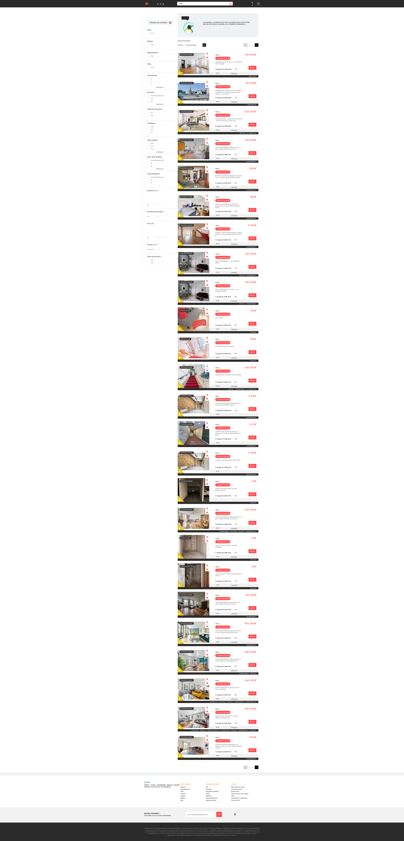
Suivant (256, 45)
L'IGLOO (146, 4)
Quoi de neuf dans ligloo (239, 793)
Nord (207, 793)
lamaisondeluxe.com (251, 531)
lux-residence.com (251, 133)
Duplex (183, 796)
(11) (151, 166)
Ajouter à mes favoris (181, 72)
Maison (183, 787)
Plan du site (235, 800)
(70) (152, 101)
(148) (152, 149)
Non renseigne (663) (157, 160)
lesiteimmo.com (214, 702)
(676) (152, 263)
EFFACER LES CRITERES (158, 23)
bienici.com (242, 133)
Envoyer (207, 57)
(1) (151, 79)
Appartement (185, 789)
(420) (152, 126)
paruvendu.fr (234, 531)
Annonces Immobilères (184, 40)
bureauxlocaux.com (251, 474)
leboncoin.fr (253, 332)
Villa (182, 791)
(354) (152, 129)
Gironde (208, 789)
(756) (152, 115)
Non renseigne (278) (157, 95)
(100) (152, 260)
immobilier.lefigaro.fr (251, 161)
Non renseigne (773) (157, 177)
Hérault (208, 796)
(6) (151, 163)
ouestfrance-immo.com (213, 730)
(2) (151, 132)
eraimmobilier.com (251, 104)
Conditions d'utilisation (239, 798)
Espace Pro (235, 791)
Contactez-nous (236, 789)
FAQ (232, 796)
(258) (152, 143)
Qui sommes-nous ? (238, 787)
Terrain (183, 793)
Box (182, 800)
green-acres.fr (252, 76)
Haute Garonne (211, 800)
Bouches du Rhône (212, 791)
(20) (152, 112)
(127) (152, 98)
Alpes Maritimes (211, 798)
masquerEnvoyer (207, 53)
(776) (152, 33)
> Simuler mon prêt (222, 58)
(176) (152, 146)
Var (207, 787)
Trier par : (181, 45)
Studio (183, 798)
